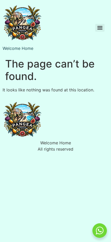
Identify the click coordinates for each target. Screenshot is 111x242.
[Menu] (100, 28)
